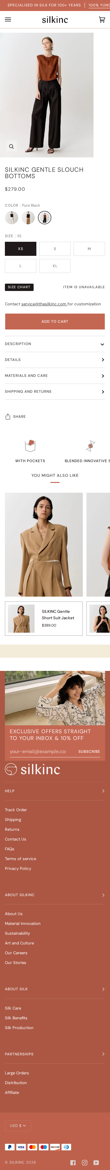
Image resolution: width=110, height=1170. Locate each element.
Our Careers (16, 952)
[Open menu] (9, 19)
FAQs (9, 849)
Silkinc (17, 1162)
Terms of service (20, 858)
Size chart (19, 287)
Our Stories (15, 962)
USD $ (16, 1125)
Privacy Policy (18, 868)
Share (19, 416)
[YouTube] (96, 1162)
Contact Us (15, 839)
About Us (14, 913)
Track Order (16, 809)
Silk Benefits (16, 1018)
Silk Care (13, 1008)
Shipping (13, 819)
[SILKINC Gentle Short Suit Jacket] (21, 622)
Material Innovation (23, 923)
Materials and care (26, 375)
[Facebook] (73, 1162)
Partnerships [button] (19, 1054)
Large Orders (17, 1073)
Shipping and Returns (28, 391)
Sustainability (17, 933)
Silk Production (19, 1027)
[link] (32, 769)
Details (13, 359)
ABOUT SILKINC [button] (20, 894)
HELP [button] (10, 791)
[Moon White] (13, 219)
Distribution (16, 1082)
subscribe (89, 751)
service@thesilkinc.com (44, 304)
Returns (12, 829)
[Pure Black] (44, 219)
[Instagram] (84, 1162)
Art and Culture (19, 943)
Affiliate (12, 1092)
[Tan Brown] (29, 219)
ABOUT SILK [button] (16, 989)
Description (18, 343)
